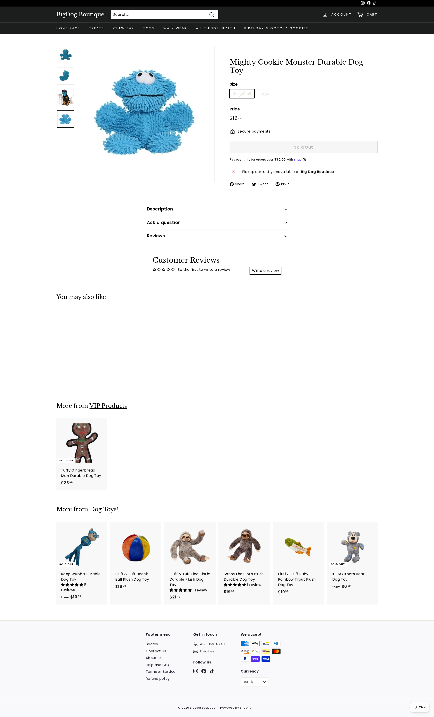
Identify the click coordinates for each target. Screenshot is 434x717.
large (264, 93)
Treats (96, 28)
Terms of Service (160, 671)
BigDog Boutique (80, 14)
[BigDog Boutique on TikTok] (212, 671)
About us (154, 657)
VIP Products (108, 405)
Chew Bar (123, 28)
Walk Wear (175, 28)
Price (235, 109)
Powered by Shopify (235, 707)
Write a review (265, 270)
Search (152, 644)
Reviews (156, 236)
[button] (72, 584)
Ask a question (164, 223)
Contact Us (156, 651)
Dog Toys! (104, 509)
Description (160, 209)
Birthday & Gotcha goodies (276, 28)
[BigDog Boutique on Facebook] (203, 671)
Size (234, 84)
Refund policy (158, 678)
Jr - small (242, 93)
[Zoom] (146, 114)
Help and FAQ (157, 664)
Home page (68, 28)
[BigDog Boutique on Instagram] (195, 671)
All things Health (216, 28)
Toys (148, 28)
